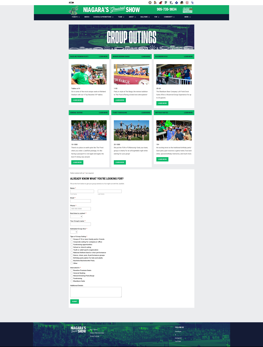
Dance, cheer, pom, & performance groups (89, 255)
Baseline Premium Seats (82, 270)
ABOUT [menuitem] (132, 17)
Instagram (178, 338)
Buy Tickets (93, 329)
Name (72, 188)
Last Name (101, 194)
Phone (72, 206)
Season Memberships (97, 333)
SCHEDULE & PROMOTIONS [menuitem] (103, 17)
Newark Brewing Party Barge (83, 276)
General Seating (79, 273)
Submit (74, 301)
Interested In (75, 268)
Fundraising (77, 278)
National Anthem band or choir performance (89, 253)
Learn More (103, 56)
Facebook (178, 331)
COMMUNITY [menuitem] (169, 17)
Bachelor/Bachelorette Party (83, 261)
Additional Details (76, 285)
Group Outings (94, 336)
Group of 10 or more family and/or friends (88, 239)
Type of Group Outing (78, 236)
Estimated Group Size (78, 229)
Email (72, 198)
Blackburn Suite (79, 281)
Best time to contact (77, 213)
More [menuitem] (188, 17)
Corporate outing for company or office (87, 242)
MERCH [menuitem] (87, 17)
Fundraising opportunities (82, 244)
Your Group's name (77, 221)
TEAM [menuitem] (121, 17)
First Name (73, 194)
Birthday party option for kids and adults (88, 258)
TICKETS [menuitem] (76, 17)
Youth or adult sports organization (85, 250)
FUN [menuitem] (157, 17)
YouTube (178, 341)
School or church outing (82, 247)
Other (75, 263)
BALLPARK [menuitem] (145, 17)
